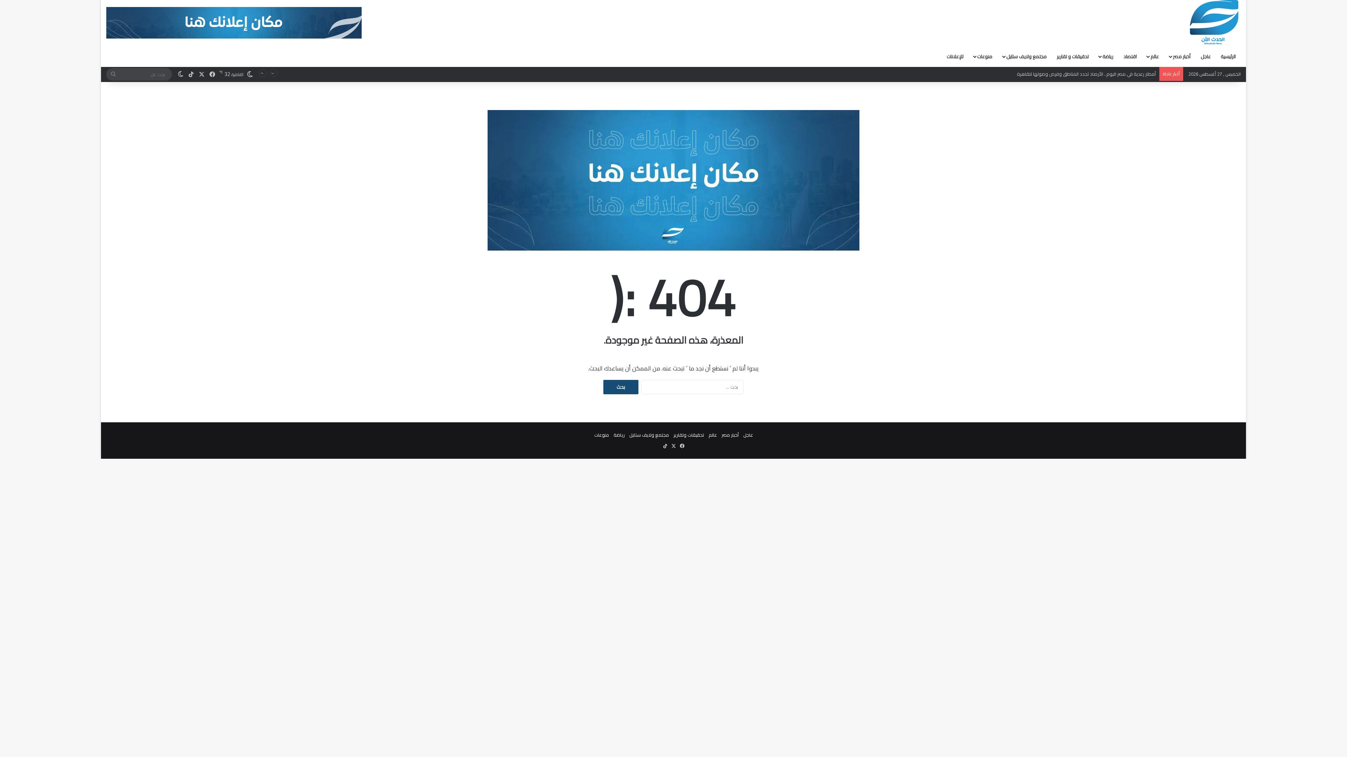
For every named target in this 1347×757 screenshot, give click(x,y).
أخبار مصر (1182, 56)
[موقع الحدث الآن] (1214, 22)
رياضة (1108, 56)
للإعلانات (955, 56)
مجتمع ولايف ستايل (1026, 56)
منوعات (984, 56)
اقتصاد (1130, 56)
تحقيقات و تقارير (1073, 56)
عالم (1155, 56)
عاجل (1206, 56)
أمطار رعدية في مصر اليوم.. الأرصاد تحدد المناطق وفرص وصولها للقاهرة (1086, 69)
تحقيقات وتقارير (689, 435)
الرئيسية (1228, 56)
